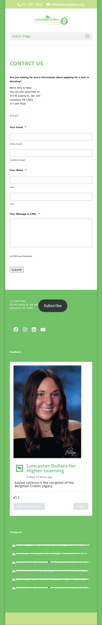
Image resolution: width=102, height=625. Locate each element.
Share (81, 506)
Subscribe (53, 305)
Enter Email (16, 144)
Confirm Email (17, 160)
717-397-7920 (17, 301)
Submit (17, 270)
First (12, 187)
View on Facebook (29, 506)
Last (12, 203)
